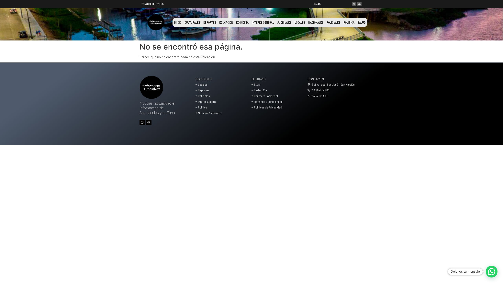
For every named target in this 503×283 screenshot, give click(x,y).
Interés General (263, 22)
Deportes (209, 22)
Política (348, 22)
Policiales (333, 22)
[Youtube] (359, 4)
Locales (300, 22)
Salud (361, 22)
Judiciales (284, 22)
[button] (491, 271)
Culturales (192, 22)
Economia (242, 22)
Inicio (177, 22)
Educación (226, 22)
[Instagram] (354, 4)
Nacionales (315, 22)
